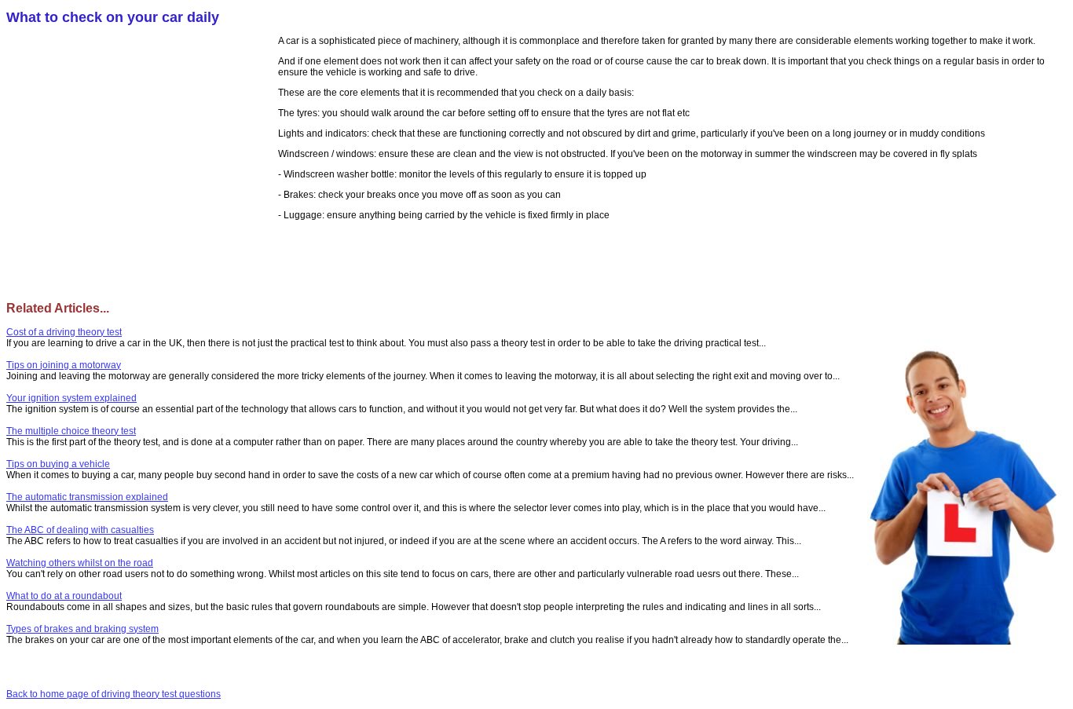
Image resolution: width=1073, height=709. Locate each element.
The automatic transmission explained (87, 497)
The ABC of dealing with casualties (80, 529)
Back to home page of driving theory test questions (113, 694)
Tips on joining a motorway (63, 365)
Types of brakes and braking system (82, 628)
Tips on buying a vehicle (58, 464)
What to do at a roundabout (64, 595)
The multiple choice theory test (71, 431)
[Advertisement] (142, 149)
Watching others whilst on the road (79, 562)
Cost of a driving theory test (64, 332)
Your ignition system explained (71, 398)
